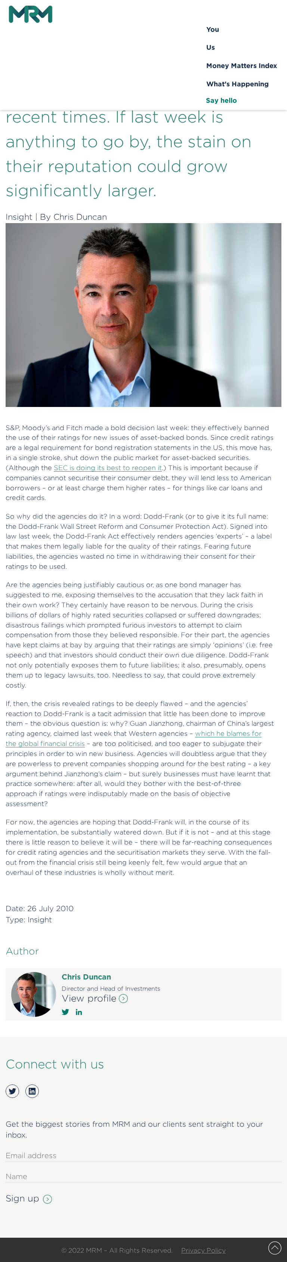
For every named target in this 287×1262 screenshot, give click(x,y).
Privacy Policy (203, 1250)
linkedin (79, 1012)
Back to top (274, 1248)
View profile (89, 998)
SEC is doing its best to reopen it (108, 467)
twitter (65, 1012)
